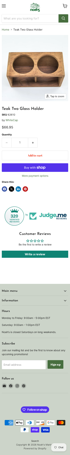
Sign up (55, 364)
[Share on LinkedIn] (18, 189)
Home (5, 29)
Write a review (35, 254)
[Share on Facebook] (4, 189)
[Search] (63, 18)
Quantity (7, 134)
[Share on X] (11, 189)
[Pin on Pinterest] (25, 189)
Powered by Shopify (35, 448)
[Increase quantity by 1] (33, 142)
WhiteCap (12, 120)
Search (35, 440)
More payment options (35, 175)
